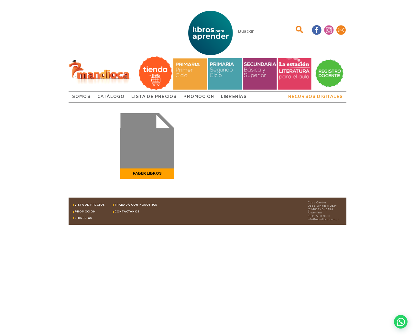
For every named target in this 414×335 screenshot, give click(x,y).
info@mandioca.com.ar (323, 220)
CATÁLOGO (111, 97)
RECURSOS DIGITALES (315, 97)
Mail (341, 30)
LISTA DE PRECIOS (154, 97)
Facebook (317, 30)
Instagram (329, 30)
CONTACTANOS (126, 212)
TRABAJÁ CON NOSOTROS (135, 205)
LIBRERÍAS (234, 97)
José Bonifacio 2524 (322, 206)
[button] (401, 322)
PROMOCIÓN (198, 97)
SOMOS (81, 97)
